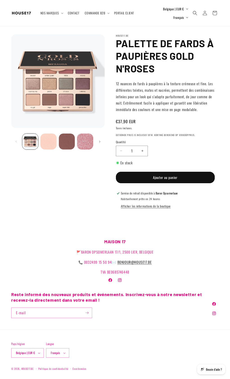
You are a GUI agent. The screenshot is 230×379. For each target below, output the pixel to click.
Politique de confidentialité (53, 368)
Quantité (121, 142)
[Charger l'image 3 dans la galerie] (67, 141)
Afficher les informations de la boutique (146, 206)
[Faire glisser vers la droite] (100, 142)
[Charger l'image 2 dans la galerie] (48, 141)
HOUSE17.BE (27, 368)
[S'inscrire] (87, 313)
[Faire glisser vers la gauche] (16, 142)
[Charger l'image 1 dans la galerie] (30, 141)
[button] (51, 13)
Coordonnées (79, 368)
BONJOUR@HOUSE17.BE (134, 262)
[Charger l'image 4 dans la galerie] (85, 141)
